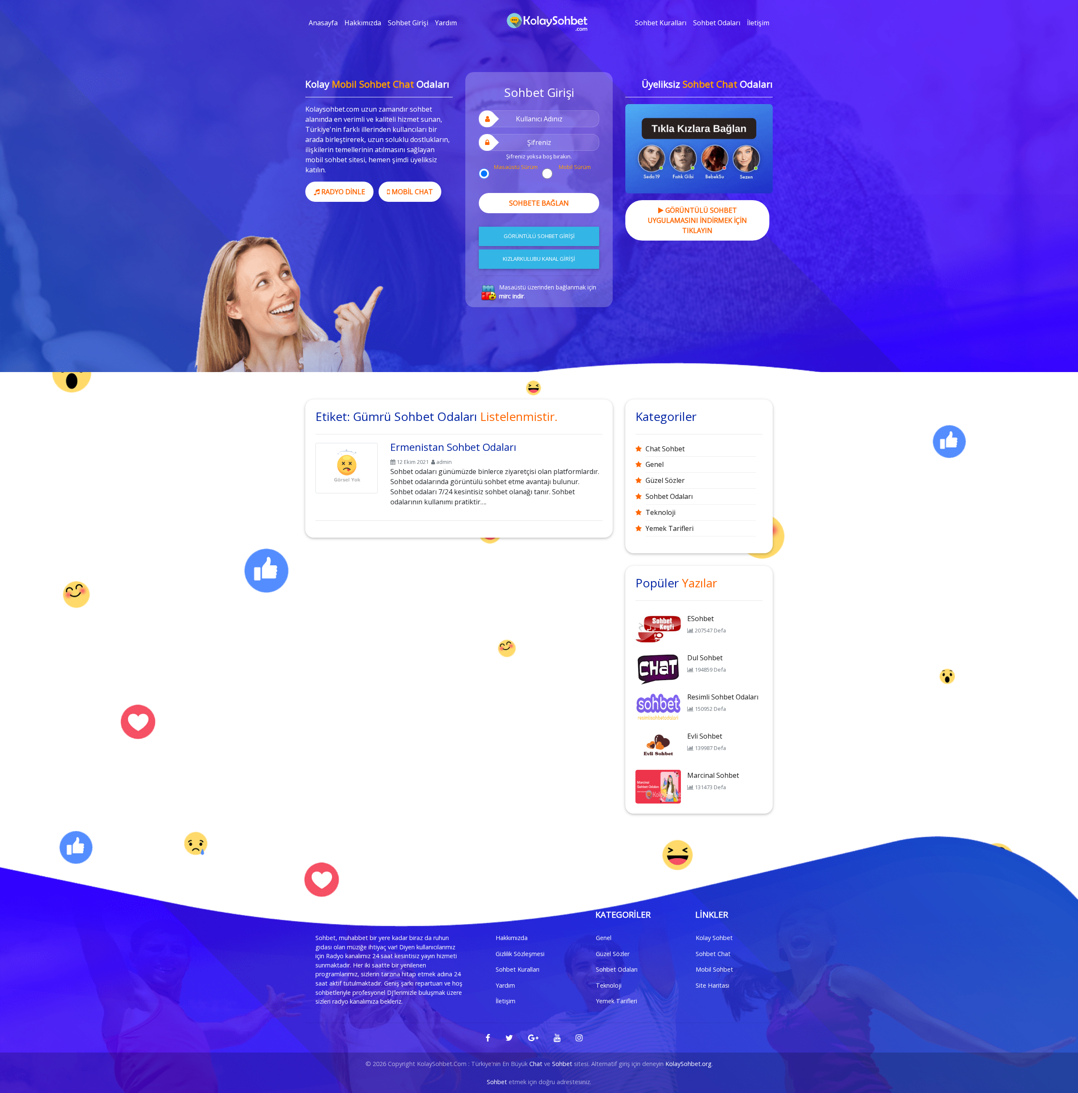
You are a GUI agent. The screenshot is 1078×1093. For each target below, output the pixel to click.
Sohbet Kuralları (660, 22)
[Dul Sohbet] (658, 668)
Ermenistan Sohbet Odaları (453, 447)
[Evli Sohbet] (658, 746)
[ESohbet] (658, 629)
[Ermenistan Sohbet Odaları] (346, 466)
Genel (655, 464)
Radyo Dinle (342, 191)
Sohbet (562, 1064)
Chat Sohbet (665, 448)
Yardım (446, 22)
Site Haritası (712, 985)
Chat (535, 1064)
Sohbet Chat (713, 954)
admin (444, 462)
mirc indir (511, 296)
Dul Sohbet (705, 657)
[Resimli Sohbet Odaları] (658, 707)
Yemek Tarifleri (670, 528)
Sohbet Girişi (408, 22)
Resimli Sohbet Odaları (722, 697)
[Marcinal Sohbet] (658, 785)
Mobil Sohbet (714, 969)
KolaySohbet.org (688, 1064)
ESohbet (700, 618)
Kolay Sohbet (714, 938)
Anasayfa (323, 22)
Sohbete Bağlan (539, 203)
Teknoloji (660, 512)
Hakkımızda (362, 22)
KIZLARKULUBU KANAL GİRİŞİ (539, 259)
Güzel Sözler (665, 480)
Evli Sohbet (704, 736)
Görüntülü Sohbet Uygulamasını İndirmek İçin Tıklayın (697, 220)
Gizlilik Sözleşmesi (520, 954)
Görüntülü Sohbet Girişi (539, 236)
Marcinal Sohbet (713, 775)
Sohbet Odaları (716, 22)
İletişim (758, 22)
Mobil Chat (411, 191)
